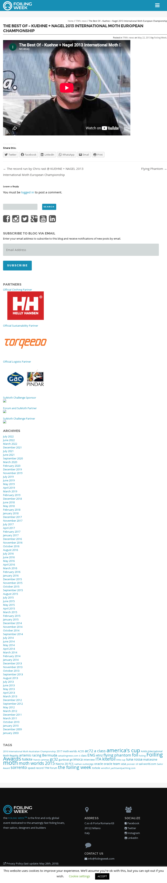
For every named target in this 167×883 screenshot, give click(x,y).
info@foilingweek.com (100, 858)
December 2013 (12, 663)
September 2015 (13, 590)
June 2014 (9, 641)
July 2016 (8, 553)
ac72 (89, 750)
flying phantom (117, 755)
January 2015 (11, 619)
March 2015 (10, 612)
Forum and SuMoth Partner (20, 408)
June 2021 (9, 455)
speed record (36, 768)
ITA (98, 759)
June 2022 (9, 440)
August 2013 (10, 678)
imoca (78, 759)
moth (10, 763)
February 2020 (11, 466)
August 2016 (10, 550)
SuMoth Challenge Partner (19, 418)
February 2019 (11, 495)
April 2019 (9, 487)
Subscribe (17, 265)
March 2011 (10, 718)
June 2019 (9, 480)
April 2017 (9, 528)
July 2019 (8, 477)
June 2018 (9, 502)
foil (135, 755)
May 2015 (9, 605)
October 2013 (11, 671)
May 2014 (9, 645)
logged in (27, 192)
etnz (99, 755)
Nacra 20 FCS (65, 764)
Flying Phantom (154, 169)
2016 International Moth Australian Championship (29, 751)
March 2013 (10, 696)
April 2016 (9, 564)
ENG (91, 755)
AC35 (81, 751)
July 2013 (8, 682)
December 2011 (12, 714)
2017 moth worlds (67, 751)
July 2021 (8, 451)
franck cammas (41, 759)
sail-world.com (147, 764)
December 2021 (12, 447)
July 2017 (8, 524)
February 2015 (11, 616)
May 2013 (9, 689)
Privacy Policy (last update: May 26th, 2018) (32, 863)
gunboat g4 (66, 759)
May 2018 (9, 506)
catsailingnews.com (68, 755)
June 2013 (9, 685)
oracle (98, 764)
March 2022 (10, 444)
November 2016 (12, 542)
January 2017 (11, 535)
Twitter (131, 828)
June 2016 (9, 557)
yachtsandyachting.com (123, 768)
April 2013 (9, 692)
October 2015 (11, 586)
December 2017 (12, 517)
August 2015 (10, 594)
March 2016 (10, 568)
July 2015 (8, 597)
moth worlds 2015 (37, 763)
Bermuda (49, 755)
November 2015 (12, 583)
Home (71, 21)
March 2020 (10, 462)
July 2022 (8, 436)
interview (89, 759)
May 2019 (9, 484)
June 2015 (9, 601)
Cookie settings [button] (79, 876)
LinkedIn (132, 838)
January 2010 (11, 725)
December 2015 (12, 579)
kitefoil (108, 759)
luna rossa (134, 759)
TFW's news (81, 21)
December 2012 (12, 700)
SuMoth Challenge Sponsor (19, 397)
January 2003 (11, 733)
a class (100, 750)
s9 (137, 764)
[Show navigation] (157, 5)
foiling (142, 755)
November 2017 (12, 520)
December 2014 (12, 623)
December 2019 (12, 469)
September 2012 (13, 703)
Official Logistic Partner (17, 361)
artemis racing (30, 755)
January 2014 (11, 660)
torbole (96, 768)
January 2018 (11, 513)
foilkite (27, 759)
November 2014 (12, 627)
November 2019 (12, 473)
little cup (120, 759)
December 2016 (12, 539)
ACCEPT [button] (102, 876)
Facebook (133, 823)
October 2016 (11, 546)
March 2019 (10, 491)
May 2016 (9, 561)
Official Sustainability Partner (20, 325)
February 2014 (11, 656)
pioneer (131, 763)
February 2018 (11, 509)
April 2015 (9, 608)
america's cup (123, 750)
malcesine (150, 759)
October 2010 (11, 722)
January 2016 (11, 575)
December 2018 (12, 498)
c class (83, 755)
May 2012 (9, 707)
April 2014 (9, 649)
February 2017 (11, 531)
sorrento (19, 767)
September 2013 (13, 674)
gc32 (54, 759)
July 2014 (8, 638)
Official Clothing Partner (17, 289)
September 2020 (13, 458)
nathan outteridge (83, 764)
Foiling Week (160, 37)
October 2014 (11, 630)
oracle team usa (115, 764)
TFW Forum (50, 768)
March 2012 (10, 711)
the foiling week (74, 767)
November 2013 (12, 667)
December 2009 (12, 729)
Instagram (133, 833)
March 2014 (10, 652)
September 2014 (13, 634)
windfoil (105, 768)
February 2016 (11, 572)
